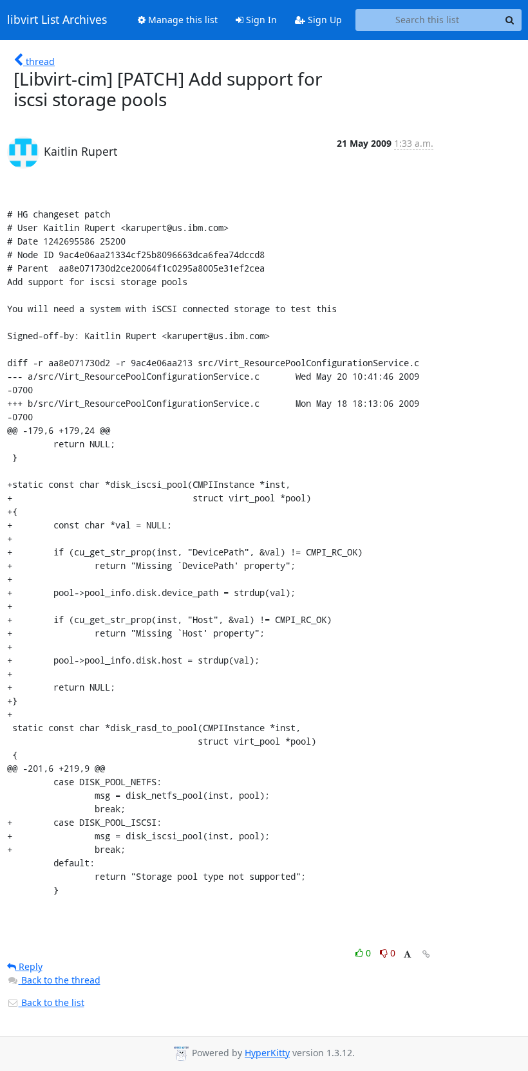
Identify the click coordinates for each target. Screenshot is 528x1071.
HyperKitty (267, 1053)
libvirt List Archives (57, 20)
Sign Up (323, 20)
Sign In (260, 20)
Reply (29, 966)
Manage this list (182, 20)
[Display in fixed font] (407, 955)
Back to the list (51, 1002)
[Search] (510, 20)
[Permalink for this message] (426, 954)
